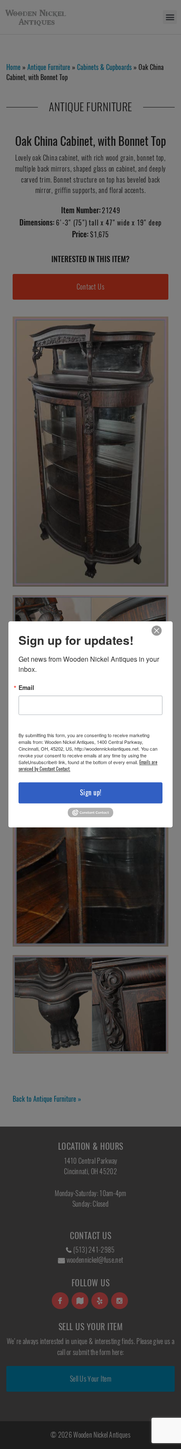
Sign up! (90, 792)
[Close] (156, 631)
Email (26, 687)
